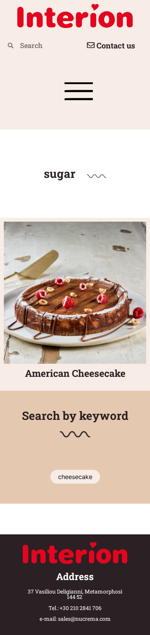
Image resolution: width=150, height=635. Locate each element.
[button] (79, 94)
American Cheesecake (75, 373)
